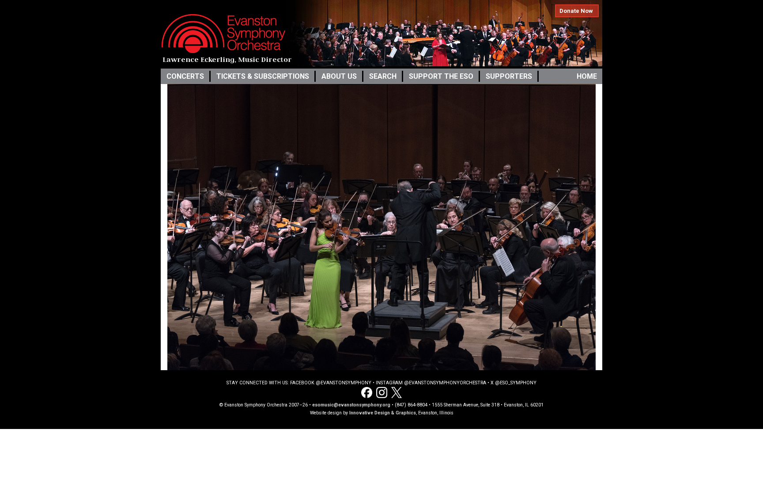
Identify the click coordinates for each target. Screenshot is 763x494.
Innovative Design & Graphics (382, 413)
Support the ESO (441, 76)
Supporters (509, 76)
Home (587, 76)
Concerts (185, 76)
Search (383, 76)
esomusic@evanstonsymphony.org (351, 405)
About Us (339, 76)
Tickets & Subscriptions (262, 76)
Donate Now (576, 11)
